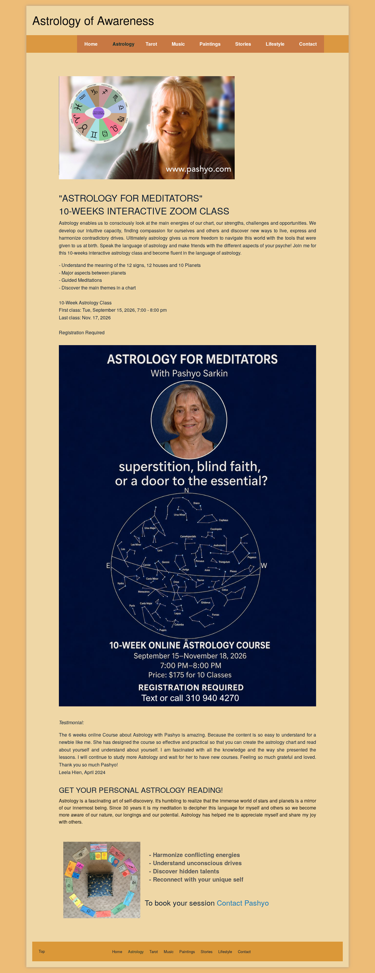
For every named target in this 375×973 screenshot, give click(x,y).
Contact (308, 43)
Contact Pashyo (243, 902)
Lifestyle (275, 43)
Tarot (151, 43)
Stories (243, 43)
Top (42, 951)
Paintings (210, 43)
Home (91, 43)
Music (178, 43)
